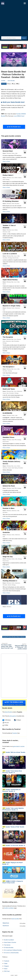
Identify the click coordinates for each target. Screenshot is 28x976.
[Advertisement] (14, 21)
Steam (5, 968)
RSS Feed (6, 971)
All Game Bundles (8, 947)
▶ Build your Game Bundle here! (13, 102)
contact (12, 975)
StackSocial (14, 926)
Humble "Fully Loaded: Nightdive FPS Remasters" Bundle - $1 (13, 809)
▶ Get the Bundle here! (14, 127)
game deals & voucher (18, 746)
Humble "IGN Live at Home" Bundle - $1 (14, 753)
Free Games (7, 945)
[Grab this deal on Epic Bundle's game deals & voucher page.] (14, 762)
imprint (16, 975)
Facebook (6, 961)
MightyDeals (14, 923)
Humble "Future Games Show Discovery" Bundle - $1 (12, 771)
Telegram (6, 966)
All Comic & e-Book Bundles (11, 952)
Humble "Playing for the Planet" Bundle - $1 (12, 863)
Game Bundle (8, 712)
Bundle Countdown (9, 940)
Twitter (5, 963)
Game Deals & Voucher (10, 942)
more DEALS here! (19, 116)
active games (12, 716)
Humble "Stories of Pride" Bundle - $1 (13, 827)
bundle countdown (9, 908)
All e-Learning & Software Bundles (13, 950)
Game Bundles (11, 80)
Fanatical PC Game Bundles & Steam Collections (14, 637)
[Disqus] (14, 675)
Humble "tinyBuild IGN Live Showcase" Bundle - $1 (11, 790)
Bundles (3, 80)
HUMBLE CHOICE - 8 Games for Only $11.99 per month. (12, 882)
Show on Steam (6, 161)
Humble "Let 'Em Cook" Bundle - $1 (15, 845)
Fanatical (14, 733)
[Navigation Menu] (25, 3)
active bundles (15, 918)
